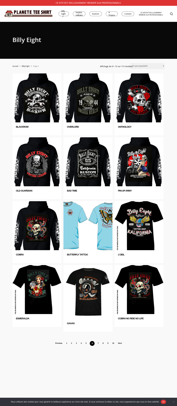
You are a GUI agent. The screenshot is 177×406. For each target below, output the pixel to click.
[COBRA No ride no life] (138, 289)
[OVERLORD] (87, 97)
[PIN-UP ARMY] (138, 161)
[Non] (173, 401)
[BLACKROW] (36, 97)
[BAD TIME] (87, 161)
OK (163, 402)
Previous (58, 343)
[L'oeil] (138, 225)
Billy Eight (25, 66)
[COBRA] (36, 225)
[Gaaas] (87, 292)
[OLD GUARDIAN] (36, 161)
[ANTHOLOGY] (138, 97)
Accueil (15, 66)
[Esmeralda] (36, 289)
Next (120, 343)
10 (113, 343)
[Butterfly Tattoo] (87, 225)
